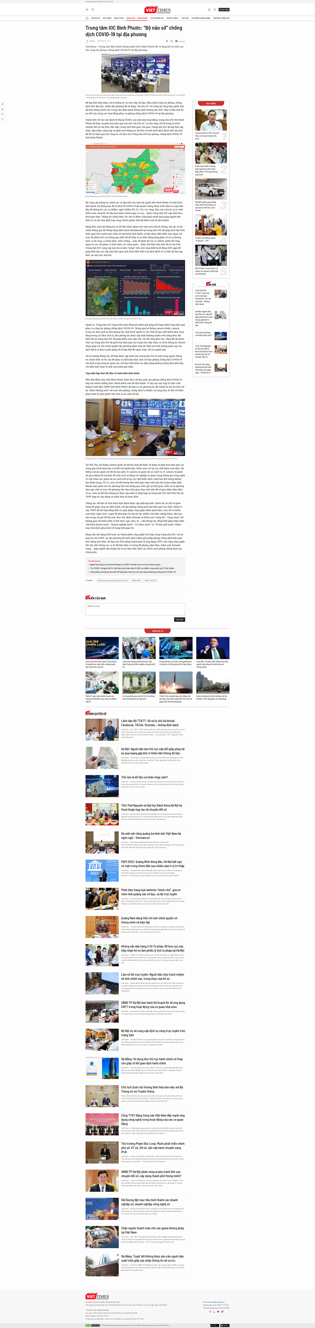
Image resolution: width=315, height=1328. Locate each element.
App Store (214, 1325)
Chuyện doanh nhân (200, 18)
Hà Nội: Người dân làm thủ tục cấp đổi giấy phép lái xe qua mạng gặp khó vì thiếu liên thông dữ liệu (204, 318)
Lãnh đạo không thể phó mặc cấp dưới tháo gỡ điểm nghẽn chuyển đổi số (138, 664)
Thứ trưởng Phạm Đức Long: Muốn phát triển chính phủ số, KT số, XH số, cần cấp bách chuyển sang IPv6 (153, 1148)
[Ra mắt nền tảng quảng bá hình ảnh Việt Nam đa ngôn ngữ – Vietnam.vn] (221, 368)
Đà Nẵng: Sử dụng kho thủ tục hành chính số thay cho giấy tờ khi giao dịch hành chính (152, 1061)
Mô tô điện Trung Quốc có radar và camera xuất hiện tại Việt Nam (206, 271)
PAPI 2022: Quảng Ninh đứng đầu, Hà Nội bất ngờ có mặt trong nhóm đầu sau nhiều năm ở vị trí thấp (152, 864)
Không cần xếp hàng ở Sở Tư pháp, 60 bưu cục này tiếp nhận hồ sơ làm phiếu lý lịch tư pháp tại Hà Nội (152, 948)
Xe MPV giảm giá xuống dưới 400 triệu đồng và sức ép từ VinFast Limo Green (205, 206)
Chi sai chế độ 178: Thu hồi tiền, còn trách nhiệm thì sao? (207, 136)
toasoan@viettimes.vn (216, 1302)
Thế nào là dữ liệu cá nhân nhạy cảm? (203, 333)
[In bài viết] (171, 41)
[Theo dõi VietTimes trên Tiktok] (222, 1312)
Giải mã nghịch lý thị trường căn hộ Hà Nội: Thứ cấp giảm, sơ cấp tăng (211, 697)
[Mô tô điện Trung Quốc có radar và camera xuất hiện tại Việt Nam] (211, 255)
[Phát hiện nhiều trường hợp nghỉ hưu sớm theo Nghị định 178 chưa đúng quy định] (211, 153)
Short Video (172, 18)
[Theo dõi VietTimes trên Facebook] (210, 1312)
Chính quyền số (96, 713)
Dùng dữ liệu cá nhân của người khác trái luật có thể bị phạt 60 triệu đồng (175, 662)
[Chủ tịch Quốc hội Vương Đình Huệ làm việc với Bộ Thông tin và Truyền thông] (102, 1096)
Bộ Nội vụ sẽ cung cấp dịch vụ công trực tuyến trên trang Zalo (153, 1033)
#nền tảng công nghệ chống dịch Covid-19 (113, 581)
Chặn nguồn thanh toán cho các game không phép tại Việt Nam (152, 1230)
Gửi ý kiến (179, 619)
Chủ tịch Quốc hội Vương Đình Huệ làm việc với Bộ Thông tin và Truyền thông (152, 1089)
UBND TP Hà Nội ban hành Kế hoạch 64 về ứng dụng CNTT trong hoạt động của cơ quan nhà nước (153, 1005)
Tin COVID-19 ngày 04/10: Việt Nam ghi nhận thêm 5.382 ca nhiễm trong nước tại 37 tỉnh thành (132, 568)
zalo (214, 1312)
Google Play (224, 1325)
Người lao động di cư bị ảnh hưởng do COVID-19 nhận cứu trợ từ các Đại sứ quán (125, 564)
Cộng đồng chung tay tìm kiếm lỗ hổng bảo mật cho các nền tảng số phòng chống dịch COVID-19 (132, 572)
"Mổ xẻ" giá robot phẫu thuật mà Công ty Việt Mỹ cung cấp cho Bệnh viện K (101, 699)
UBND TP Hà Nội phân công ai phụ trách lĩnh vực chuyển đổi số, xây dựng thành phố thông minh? (151, 1174)
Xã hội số (95, 18)
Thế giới (185, 18)
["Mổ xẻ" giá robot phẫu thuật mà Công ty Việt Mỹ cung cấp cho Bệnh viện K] (102, 683)
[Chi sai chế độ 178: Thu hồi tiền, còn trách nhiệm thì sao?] (211, 120)
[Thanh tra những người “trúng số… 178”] (211, 224)
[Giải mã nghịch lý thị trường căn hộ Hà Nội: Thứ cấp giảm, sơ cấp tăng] (212, 683)
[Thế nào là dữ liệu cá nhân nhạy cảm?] (221, 336)
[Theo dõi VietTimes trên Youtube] (218, 1312)
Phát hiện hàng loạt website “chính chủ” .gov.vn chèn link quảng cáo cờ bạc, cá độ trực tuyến (151, 892)
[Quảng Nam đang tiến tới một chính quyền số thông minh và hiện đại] (102, 927)
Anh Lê (92, 41)
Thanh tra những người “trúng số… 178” (205, 239)
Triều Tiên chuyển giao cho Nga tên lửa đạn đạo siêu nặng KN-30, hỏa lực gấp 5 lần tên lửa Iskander (175, 699)
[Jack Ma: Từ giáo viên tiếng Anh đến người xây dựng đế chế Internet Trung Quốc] (212, 648)
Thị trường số (157, 18)
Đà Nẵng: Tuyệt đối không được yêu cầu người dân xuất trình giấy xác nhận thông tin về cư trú (152, 1258)
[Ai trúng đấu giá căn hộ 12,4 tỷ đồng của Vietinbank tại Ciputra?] (139, 683)
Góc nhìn (107, 18)
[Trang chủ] (87, 18)
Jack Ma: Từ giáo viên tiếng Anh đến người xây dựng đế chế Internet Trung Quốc (212, 664)
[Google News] (180, 41)
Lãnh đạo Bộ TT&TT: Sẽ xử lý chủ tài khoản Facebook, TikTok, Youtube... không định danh (203, 297)
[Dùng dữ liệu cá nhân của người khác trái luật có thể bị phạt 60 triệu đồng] (176, 648)
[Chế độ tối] (214, 9)
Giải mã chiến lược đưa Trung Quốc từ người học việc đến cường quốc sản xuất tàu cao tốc (101, 664)
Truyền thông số (221, 18)
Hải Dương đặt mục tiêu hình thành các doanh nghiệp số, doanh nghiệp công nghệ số (149, 1202)
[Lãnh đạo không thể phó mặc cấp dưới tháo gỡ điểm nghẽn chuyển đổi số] (139, 648)
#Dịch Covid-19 (150, 581)
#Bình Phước (136, 581)
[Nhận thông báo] (209, 9)
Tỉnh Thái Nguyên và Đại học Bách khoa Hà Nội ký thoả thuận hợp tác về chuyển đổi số (203, 351)
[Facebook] (167, 41)
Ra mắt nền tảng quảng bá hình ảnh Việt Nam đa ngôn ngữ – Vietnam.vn (203, 368)
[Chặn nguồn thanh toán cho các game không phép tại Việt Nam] (102, 1237)
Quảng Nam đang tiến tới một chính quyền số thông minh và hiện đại (149, 920)
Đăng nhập (224, 9)
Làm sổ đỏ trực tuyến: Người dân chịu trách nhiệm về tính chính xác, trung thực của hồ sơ (152, 976)
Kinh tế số (119, 18)
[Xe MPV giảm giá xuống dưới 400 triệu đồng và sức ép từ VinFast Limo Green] (211, 189)
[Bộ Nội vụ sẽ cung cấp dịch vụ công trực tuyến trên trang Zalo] (102, 1040)
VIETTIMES (157, 10)
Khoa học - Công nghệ (136, 18)
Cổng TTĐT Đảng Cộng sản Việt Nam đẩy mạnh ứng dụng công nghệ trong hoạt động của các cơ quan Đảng (153, 1119)
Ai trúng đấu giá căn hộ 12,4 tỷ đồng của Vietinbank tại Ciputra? (138, 697)
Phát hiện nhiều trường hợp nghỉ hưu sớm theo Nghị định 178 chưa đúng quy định (206, 170)
